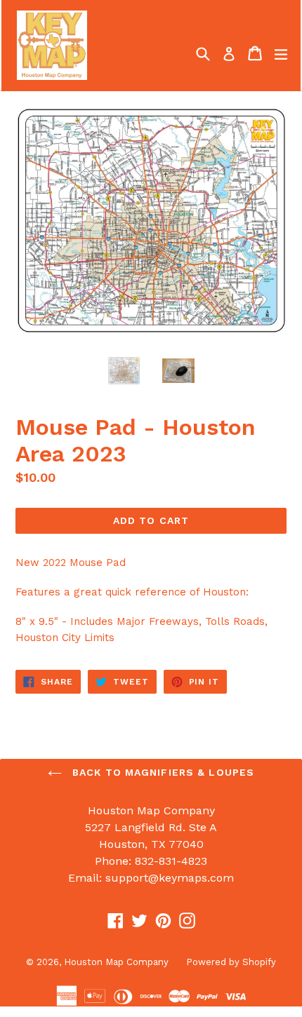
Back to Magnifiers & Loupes (161, 772)
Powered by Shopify (231, 962)
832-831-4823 (171, 861)
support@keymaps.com (169, 877)
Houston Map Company (116, 962)
